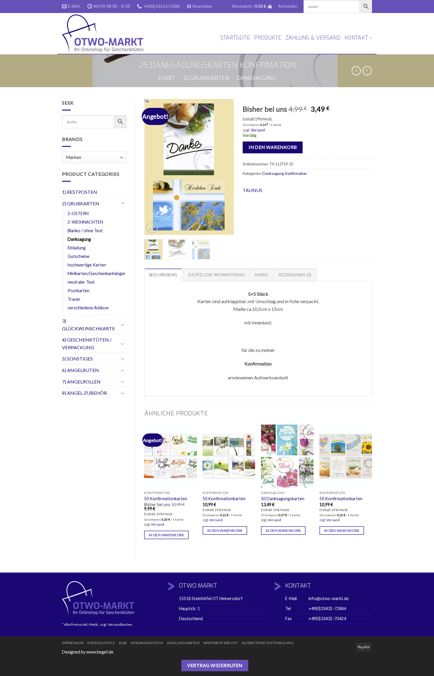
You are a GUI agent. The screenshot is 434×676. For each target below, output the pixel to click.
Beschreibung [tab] (163, 274)
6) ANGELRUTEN (80, 370)
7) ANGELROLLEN (81, 381)
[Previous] (153, 167)
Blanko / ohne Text (85, 230)
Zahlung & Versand (312, 37)
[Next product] (356, 70)
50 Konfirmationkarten (165, 498)
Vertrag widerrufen (214, 665)
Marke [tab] (261, 274)
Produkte (267, 37)
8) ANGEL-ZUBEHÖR (84, 393)
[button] (199, 6)
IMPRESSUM (73, 643)
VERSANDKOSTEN (146, 643)
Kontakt (356, 37)
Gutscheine (78, 256)
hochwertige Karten (87, 264)
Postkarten (78, 290)
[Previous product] (367, 70)
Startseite (235, 37)
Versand (258, 130)
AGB (123, 643)
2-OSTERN (78, 213)
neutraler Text (81, 282)
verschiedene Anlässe (88, 307)
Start (166, 78)
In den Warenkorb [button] (166, 535)
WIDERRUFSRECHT (220, 643)
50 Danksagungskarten (282, 498)
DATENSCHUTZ (101, 643)
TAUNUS (252, 190)
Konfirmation (296, 173)
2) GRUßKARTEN (206, 78)
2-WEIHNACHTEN (85, 222)
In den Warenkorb (273, 147)
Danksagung (256, 78)
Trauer (74, 299)
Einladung (77, 247)
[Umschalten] (122, 203)
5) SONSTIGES (77, 358)
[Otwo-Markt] (104, 33)
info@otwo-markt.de (329, 598)
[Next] (224, 167)
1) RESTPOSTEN (79, 192)
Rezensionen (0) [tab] (295, 274)
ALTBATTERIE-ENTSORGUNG (268, 643)
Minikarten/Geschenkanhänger (97, 273)
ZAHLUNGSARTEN (183, 643)
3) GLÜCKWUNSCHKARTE (88, 324)
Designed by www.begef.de (87, 651)
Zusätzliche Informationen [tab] (216, 274)
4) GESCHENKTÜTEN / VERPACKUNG (87, 343)
